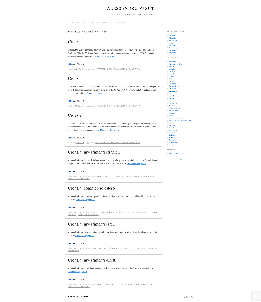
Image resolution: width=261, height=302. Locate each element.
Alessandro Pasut (130, 8)
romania (172, 122)
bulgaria (172, 76)
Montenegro (174, 47)
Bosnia (172, 71)
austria (172, 66)
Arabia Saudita (175, 64)
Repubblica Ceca (176, 118)
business (173, 78)
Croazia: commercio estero (91, 188)
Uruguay (173, 43)
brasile (172, 74)
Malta (171, 105)
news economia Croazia (140, 284)
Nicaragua (173, 110)
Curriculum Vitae (102, 23)
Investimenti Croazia (106, 212)
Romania (173, 40)
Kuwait (172, 98)
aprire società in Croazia (109, 248)
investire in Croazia (106, 69)
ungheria (173, 142)
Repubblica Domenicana (180, 120)
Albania (172, 35)
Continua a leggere (104, 56)
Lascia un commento (129, 69)
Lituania (173, 100)
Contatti (120, 23)
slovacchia (174, 130)
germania (173, 91)
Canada (172, 81)
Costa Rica (174, 86)
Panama (172, 113)
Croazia (74, 41)
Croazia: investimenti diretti (92, 260)
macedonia (174, 103)
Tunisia (172, 137)
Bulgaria (173, 50)
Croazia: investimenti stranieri (94, 152)
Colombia (173, 83)
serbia (171, 127)
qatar (171, 115)
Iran (171, 93)
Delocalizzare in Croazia (118, 176)
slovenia (173, 132)
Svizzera (173, 135)
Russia (172, 125)
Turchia (172, 140)
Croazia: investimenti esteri (92, 224)
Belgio (172, 69)
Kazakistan (174, 96)
